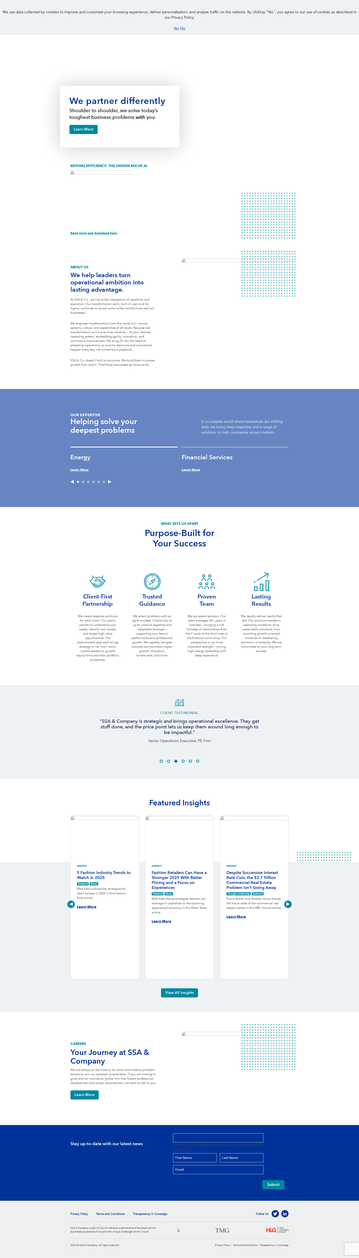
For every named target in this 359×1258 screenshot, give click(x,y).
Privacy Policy (79, 1214)
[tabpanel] (126, 460)
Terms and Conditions (110, 1214)
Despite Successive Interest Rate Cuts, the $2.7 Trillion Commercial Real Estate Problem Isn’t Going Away (252, 880)
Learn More (83, 129)
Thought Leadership (238, 893)
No (182, 28)
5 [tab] (99, 482)
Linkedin (285, 1214)
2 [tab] (83, 482)
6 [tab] (104, 482)
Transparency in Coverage (150, 1214)
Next (288, 904)
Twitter (275, 1214)
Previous (71, 904)
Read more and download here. (94, 233)
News (94, 883)
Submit (273, 1184)
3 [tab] (88, 482)
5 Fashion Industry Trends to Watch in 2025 (104, 875)
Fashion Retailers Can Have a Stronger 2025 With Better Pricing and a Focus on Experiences (179, 880)
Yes (176, 28)
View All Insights (179, 992)
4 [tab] (93, 482)
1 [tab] (78, 482)
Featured (83, 883)
